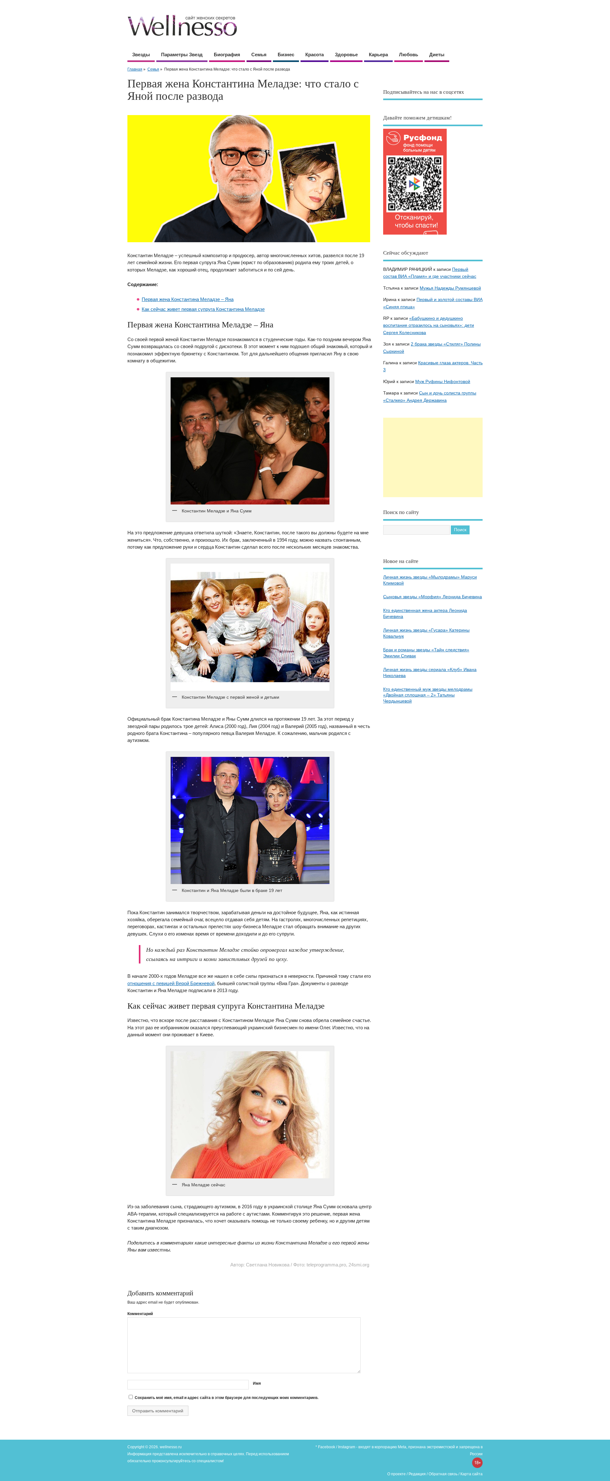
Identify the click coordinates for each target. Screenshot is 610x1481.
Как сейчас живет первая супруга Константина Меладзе (203, 309)
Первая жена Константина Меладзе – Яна (188, 299)
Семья (259, 54)
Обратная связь (443, 1474)
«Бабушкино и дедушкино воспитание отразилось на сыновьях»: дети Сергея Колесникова (428, 325)
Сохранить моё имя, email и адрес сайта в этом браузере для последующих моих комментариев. (226, 1397)
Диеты (436, 54)
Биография (227, 54)
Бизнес (286, 54)
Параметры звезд (182, 54)
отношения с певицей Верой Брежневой (170, 983)
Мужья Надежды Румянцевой (450, 288)
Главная (134, 69)
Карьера (378, 54)
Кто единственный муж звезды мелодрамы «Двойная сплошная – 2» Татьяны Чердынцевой (427, 695)
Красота (314, 54)
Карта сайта (471, 1474)
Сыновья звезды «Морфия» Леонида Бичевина (432, 596)
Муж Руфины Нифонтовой (442, 381)
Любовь (408, 54)
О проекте (396, 1474)
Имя (257, 1383)
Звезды (141, 54)
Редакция (417, 1474)
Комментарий (140, 1314)
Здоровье (346, 54)
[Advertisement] (433, 457)
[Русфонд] (415, 234)
